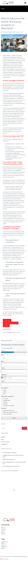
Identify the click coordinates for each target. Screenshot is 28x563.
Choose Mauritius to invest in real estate (11, 466)
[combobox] (14, 357)
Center (2, 533)
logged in (10, 332)
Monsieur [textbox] (4, 357)
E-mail (3, 381)
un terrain (5, 402)
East (2, 532)
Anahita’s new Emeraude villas (9, 459)
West (2, 527)
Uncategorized (4, 444)
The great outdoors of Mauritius (9, 452)
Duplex (2, 548)
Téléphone (4, 374)
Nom (2, 361)
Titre (2, 355)
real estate (6, 325)
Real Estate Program (5, 441)
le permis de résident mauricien (10, 412)
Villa (2, 543)
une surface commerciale (8, 405)
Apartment (3, 542)
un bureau (5, 403)
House (2, 545)
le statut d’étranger (7, 414)
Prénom (3, 368)
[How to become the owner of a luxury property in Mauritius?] (14, 43)
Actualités (3, 437)
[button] (25, 2)
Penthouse (3, 546)
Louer (4, 393)
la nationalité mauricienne (8, 410)
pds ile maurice (7, 320)
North (2, 529)
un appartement (6, 400)
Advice (14, 32)
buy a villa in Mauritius (19, 85)
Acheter (5, 390)
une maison (5, 398)
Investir (4, 392)
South (2, 530)
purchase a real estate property (10, 323)
